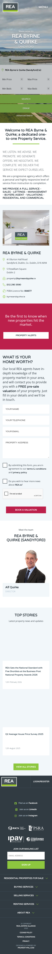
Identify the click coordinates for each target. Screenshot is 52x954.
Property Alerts (26, 335)
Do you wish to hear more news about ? (24, 483)
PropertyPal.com (26, 948)
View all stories (26, 767)
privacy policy (20, 472)
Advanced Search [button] (24, 115)
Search (26, 99)
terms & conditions (36, 469)
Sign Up (26, 864)
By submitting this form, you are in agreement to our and (27, 469)
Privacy (26, 941)
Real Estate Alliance (26, 926)
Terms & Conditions (26, 937)
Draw (26, 108)
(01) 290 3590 (14, 284)
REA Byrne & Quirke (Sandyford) (23, 70)
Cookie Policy (26, 932)
